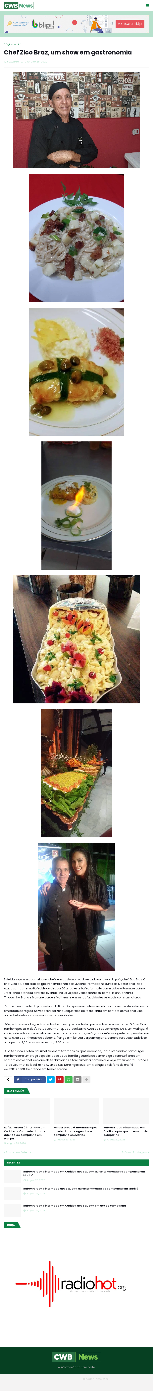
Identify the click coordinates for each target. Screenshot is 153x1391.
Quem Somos (65, 1385)
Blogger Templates (96, 1379)
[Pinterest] (60, 1079)
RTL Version (102, 1385)
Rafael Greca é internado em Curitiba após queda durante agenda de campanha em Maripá (24, 1133)
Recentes (13, 1162)
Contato (84, 1385)
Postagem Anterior (18, 1152)
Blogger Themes (70, 1379)
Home (48, 1385)
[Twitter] (51, 1079)
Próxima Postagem (134, 1152)
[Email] (77, 1079)
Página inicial (12, 44)
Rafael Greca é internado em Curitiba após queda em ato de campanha (125, 1131)
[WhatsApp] (69, 1079)
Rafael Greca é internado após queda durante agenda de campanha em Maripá (75, 1131)
